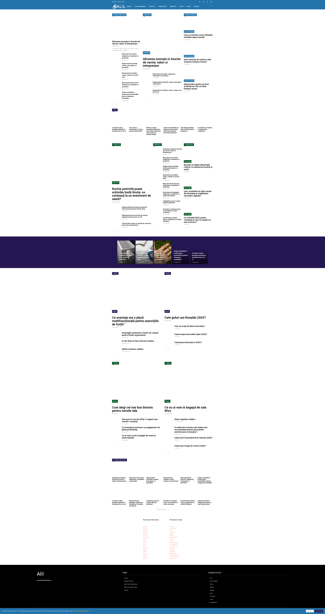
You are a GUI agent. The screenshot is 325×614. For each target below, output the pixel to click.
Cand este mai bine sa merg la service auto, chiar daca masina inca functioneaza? (171, 130)
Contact (126, 578)
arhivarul (145, 535)
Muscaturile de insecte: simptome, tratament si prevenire (130, 85)
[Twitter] (203, 2)
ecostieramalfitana (174, 554)
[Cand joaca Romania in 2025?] (169, 344)
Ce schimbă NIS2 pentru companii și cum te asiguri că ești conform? (197, 220)
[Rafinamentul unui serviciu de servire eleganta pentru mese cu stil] (116, 217)
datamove (172, 549)
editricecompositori (174, 556)
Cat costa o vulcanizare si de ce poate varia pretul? (136, 129)
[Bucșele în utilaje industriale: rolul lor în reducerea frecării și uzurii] (198, 155)
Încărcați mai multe (161, 509)
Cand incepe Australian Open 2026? (190, 334)
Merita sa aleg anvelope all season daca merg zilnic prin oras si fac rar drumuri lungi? (153, 131)
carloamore (172, 538)
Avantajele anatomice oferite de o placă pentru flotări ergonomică (140, 334)
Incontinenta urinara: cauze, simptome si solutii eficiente (172, 219)
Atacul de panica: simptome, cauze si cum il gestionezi (204, 502)
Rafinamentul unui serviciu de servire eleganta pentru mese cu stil (135, 216)
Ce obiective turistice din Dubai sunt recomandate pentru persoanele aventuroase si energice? (190, 429)
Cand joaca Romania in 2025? (188, 342)
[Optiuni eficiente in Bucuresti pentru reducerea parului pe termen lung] (116, 209)
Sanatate (146, 53)
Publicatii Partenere (129, 581)
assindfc (172, 533)
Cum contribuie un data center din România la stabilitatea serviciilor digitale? (198, 193)
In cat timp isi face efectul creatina (138, 341)
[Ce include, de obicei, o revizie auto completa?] (205, 119)
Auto (211, 578)
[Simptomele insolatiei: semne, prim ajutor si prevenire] (116, 66)
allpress (145, 530)
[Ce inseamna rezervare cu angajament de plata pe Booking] (116, 429)
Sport (115, 311)
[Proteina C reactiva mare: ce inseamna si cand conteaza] (157, 211)
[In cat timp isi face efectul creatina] (116, 343)
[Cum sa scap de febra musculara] (169, 328)
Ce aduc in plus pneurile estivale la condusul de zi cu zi (119, 129)
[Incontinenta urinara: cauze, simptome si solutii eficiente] (157, 220)
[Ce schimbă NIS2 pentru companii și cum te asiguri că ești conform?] (198, 208)
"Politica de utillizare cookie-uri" (81, 611)
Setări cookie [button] (310, 611)
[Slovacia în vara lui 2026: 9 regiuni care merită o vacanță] (116, 421)
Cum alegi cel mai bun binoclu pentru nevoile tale (132, 409)
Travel (115, 401)
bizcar (144, 546)
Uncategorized (213, 602)
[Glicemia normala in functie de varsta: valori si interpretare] (126, 28)
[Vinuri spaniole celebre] (169, 421)
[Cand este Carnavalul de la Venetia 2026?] (169, 440)
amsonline (145, 533)
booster (145, 556)
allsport (145, 531)
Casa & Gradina (189, 31)
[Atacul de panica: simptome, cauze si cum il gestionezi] (205, 493)
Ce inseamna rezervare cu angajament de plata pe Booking (141, 428)
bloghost (145, 551)
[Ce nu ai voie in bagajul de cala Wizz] (189, 386)
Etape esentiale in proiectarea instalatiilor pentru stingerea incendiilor (205, 480)
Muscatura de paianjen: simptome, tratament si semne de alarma (171, 194)
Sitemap (126, 590)
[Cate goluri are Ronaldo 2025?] (189, 296)
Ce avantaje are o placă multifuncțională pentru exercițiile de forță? (135, 321)
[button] (211, 6)
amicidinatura (173, 528)
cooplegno (172, 547)
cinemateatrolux (174, 544)
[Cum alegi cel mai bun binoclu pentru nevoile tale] (136, 386)
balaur (144, 540)
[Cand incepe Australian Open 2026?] (169, 336)
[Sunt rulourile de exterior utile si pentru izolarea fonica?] (198, 50)
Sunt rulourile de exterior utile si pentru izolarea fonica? (197, 60)
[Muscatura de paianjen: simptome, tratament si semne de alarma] (157, 194)
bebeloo (145, 542)
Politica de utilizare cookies (130, 587)
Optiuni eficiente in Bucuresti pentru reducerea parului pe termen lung (134, 208)
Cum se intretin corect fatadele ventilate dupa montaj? (198, 36)
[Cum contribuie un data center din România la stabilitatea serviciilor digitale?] (198, 182)
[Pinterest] (207, 2)
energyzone (172, 558)
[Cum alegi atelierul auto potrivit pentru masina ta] (188, 119)
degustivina (172, 551)
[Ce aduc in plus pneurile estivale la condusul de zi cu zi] (119, 119)
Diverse (211, 584)
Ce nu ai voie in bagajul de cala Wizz (185, 409)
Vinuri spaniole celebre (184, 419)
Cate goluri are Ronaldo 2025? (185, 317)
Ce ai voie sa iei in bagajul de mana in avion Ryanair (139, 436)
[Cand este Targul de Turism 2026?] (169, 448)
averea (144, 538)
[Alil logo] (119, 6)
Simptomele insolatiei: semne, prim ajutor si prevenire (129, 65)
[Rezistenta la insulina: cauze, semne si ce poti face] (116, 75)
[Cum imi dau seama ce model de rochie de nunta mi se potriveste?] (116, 226)
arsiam (171, 530)
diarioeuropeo (173, 553)
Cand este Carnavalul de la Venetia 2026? (193, 438)
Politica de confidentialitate (130, 584)
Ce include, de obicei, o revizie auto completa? (205, 129)
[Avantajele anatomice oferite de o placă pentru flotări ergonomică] (116, 335)
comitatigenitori (173, 546)
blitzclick (145, 549)
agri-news (145, 528)
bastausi (172, 535)
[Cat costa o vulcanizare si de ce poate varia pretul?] (136, 119)
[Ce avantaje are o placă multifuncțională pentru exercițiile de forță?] (136, 296)
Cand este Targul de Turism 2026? (190, 446)
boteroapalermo (173, 537)
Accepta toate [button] (319, 611)
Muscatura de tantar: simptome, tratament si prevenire (130, 56)
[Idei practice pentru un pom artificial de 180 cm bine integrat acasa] (198, 74)
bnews (144, 553)
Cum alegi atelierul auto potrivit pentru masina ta (187, 129)
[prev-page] (113, 103)
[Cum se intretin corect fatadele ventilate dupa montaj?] (198, 25)
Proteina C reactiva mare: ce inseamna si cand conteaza (172, 210)
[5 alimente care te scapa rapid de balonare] (157, 203)
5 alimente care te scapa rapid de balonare (171, 202)
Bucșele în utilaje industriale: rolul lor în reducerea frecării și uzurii (198, 167)
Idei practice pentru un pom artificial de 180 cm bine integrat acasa (196, 86)
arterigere (172, 531)
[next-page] (116, 103)
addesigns (145, 526)
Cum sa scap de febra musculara (189, 326)
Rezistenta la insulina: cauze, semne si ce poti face (130, 75)
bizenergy (145, 547)
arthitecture (146, 537)
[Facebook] (199, 2)
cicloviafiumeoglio (174, 542)
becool (144, 544)
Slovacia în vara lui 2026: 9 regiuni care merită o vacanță (140, 420)
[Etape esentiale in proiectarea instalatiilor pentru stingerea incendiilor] (116, 94)
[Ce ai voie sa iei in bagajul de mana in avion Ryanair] (116, 437)
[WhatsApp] (211, 2)
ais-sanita (172, 526)
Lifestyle (116, 183)
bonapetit (145, 554)
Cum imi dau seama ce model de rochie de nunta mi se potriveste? (136, 224)
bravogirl (145, 558)
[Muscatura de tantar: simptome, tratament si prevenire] (116, 56)
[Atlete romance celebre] (116, 351)
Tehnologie (187, 161)
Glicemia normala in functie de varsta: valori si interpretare (126, 42)
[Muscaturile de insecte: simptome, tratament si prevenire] (116, 85)
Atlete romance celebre (132, 349)
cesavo (171, 540)
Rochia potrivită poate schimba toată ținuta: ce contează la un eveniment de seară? (131, 194)
